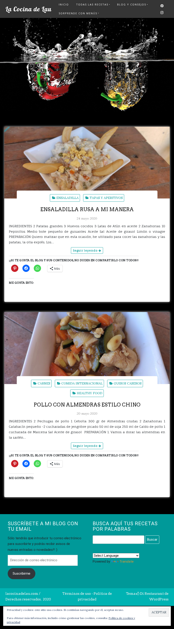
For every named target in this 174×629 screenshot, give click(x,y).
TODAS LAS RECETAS (92, 4)
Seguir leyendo (86, 250)
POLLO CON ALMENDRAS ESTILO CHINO (87, 405)
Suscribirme (21, 573)
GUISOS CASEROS (128, 383)
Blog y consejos (131, 4)
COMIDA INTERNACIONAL (82, 383)
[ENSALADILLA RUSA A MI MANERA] (87, 162)
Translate (126, 561)
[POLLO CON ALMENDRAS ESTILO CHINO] (87, 348)
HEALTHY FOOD (89, 393)
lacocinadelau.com (21, 594)
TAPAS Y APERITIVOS (106, 198)
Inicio (64, 4)
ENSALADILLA (67, 198)
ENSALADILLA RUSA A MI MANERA (87, 209)
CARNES (44, 383)
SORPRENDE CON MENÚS (78, 13)
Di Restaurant (151, 594)
